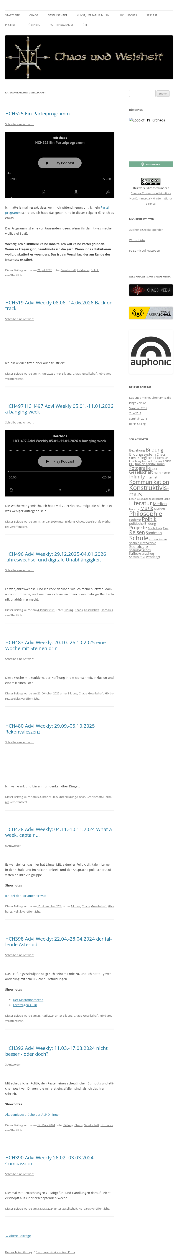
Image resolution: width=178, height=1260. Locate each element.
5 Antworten (13, 846)
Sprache (134, 557)
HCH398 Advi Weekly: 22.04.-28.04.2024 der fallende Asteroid (58, 941)
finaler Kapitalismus (150, 464)
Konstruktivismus (149, 490)
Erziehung (135, 461)
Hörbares (33, 25)
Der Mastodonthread (28, 1000)
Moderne (134, 509)
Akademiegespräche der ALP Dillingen (33, 1114)
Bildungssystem (142, 454)
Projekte (11, 25)
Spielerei (152, 15)
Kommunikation (149, 481)
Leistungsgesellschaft (150, 499)
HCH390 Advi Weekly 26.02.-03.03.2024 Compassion (49, 1160)
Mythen (159, 509)
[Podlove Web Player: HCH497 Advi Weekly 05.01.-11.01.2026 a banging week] (59, 463)
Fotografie (140, 468)
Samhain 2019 (138, 408)
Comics (134, 458)
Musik (146, 508)
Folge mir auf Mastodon (144, 250)
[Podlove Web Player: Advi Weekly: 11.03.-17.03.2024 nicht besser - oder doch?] (59, 1073)
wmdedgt (153, 556)
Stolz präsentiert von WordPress (55, 1252)
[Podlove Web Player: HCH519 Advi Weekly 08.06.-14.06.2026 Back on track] (59, 340)
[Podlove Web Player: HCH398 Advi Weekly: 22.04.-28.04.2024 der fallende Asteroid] (59, 964)
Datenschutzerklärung (18, 1252)
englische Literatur (154, 457)
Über (85, 25)
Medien (160, 503)
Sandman (154, 532)
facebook (147, 461)
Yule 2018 (135, 413)
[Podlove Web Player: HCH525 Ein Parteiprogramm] (59, 165)
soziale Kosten (158, 539)
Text (142, 557)
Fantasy (157, 461)
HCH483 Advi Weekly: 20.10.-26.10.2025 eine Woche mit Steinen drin (55, 645)
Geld (154, 468)
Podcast (135, 520)
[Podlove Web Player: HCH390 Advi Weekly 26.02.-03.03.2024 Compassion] (59, 1183)
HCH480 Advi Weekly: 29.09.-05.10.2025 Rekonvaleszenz (50, 728)
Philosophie (145, 513)
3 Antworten (13, 1064)
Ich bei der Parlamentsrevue (25, 896)
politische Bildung (142, 523)
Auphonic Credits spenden (146, 230)
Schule (138, 538)
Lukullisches (128, 15)
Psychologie (155, 528)
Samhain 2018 (138, 418)
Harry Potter (162, 473)
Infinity (137, 476)
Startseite (12, 15)
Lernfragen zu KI (25, 1005)
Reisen (137, 532)
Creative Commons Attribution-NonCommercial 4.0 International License (150, 198)
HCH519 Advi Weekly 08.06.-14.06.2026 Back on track (59, 305)
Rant (165, 528)
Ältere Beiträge (18, 1236)
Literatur (140, 503)
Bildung (66, 373)
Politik (95, 270)
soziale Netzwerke (142, 543)
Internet (151, 477)
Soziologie (138, 546)
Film (131, 464)
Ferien (167, 461)
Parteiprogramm (61, 25)
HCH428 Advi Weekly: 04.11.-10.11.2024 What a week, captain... (58, 832)
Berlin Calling (137, 424)
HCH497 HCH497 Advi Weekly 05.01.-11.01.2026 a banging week (59, 409)
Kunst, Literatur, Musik (93, 15)
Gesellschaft (57, 15)
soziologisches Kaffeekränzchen (141, 551)
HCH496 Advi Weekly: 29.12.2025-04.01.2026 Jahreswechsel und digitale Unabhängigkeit (55, 557)
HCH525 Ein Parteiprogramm (37, 113)
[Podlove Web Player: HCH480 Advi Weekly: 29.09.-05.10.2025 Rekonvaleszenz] (59, 763)
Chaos (33, 15)
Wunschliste (137, 240)
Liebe (167, 498)
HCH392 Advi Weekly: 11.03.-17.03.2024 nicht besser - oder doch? (56, 1051)
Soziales (15, 699)
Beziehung (137, 450)
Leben (132, 498)
